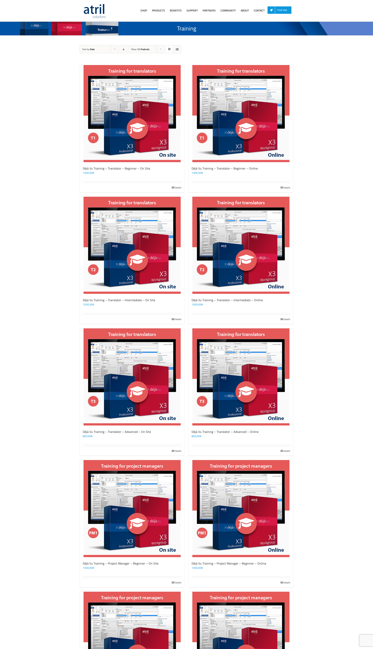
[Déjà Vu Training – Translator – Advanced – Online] (241, 376)
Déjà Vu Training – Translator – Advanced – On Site (117, 431)
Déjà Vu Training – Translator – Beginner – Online (225, 168)
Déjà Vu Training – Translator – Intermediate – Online (227, 300)
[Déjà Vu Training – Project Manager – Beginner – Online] (241, 508)
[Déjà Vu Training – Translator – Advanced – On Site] (132, 376)
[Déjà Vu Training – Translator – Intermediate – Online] (241, 245)
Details (177, 187)
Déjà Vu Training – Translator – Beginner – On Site (116, 168)
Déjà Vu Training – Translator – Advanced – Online (225, 431)
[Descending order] (123, 49)
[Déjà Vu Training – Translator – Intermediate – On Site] (132, 245)
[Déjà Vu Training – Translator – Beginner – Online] (241, 113)
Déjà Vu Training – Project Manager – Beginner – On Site (121, 563)
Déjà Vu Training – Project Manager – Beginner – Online (229, 563)
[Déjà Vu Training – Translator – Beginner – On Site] (132, 113)
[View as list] (177, 49)
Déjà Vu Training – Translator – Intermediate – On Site (119, 300)
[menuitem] (281, 10)
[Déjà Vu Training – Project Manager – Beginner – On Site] (132, 508)
